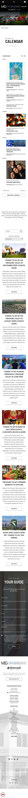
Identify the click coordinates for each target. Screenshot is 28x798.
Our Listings (14, 727)
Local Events (14, 724)
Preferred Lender (14, 729)
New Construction (14, 711)
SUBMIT (14, 646)
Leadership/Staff (14, 723)
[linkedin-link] (15, 759)
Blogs (14, 716)
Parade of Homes (14, 728)
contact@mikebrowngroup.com (15, 692)
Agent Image (14, 779)
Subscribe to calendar (13, 195)
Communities (14, 717)
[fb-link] (12, 759)
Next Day (22, 190)
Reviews (14, 732)
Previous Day (6, 190)
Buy (14, 708)
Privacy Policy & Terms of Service (18, 642)
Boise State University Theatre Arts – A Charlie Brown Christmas (15, 85)
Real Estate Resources (14, 730)
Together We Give (14, 733)
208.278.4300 (15, 691)
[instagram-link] (9, 759)
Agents (14, 715)
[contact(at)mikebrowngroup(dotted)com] (25, 2)
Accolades (14, 713)
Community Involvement (14, 719)
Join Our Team (14, 721)
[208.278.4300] (14, 2)
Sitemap (10, 778)
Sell (14, 709)
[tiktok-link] (17, 759)
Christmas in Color (12, 131)
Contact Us (14, 720)
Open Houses (14, 725)
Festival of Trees (11, 106)
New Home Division (14, 712)
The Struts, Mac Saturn (13, 182)
